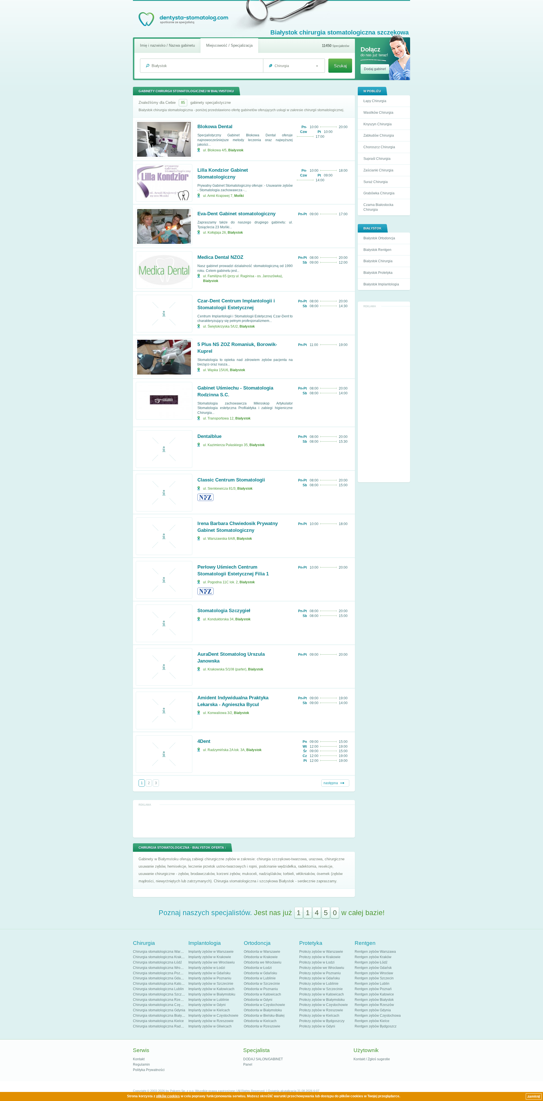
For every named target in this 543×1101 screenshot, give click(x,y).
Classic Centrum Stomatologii (231, 480)
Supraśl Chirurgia (377, 159)
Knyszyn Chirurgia (377, 124)
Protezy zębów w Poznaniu (320, 973)
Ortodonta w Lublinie (260, 978)
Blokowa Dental (214, 126)
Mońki (239, 196)
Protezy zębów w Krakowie (320, 957)
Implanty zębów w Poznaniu (209, 978)
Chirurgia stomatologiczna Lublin (158, 989)
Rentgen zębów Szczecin (374, 978)
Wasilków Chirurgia (378, 113)
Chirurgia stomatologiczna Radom (159, 1026)
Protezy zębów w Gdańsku (319, 978)
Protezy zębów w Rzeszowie (321, 1010)
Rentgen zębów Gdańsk (373, 968)
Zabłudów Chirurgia (378, 135)
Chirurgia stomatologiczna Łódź (157, 962)
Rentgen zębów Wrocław (374, 973)
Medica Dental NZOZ (220, 257)
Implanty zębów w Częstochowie (213, 1016)
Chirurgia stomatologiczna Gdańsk (159, 978)
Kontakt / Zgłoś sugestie (372, 1059)
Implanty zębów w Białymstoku (211, 994)
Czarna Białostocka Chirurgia (378, 207)
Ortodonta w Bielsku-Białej (264, 1016)
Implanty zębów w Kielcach (209, 1010)
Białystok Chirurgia (378, 261)
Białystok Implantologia (381, 284)
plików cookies (168, 1096)
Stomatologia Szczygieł (223, 610)
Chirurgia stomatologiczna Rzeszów (160, 1000)
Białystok (236, 150)
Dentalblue (209, 436)
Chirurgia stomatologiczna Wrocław (160, 968)
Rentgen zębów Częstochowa (378, 1016)
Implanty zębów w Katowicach (211, 989)
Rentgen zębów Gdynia (373, 1010)
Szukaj (340, 65)
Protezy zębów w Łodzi (317, 962)
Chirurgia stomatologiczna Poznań (159, 973)
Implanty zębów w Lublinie (208, 1000)
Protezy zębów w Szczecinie (321, 989)
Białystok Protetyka (378, 273)
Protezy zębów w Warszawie (321, 952)
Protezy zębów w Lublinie (319, 984)
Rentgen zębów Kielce (372, 1021)
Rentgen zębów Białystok (374, 1000)
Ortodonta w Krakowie (261, 957)
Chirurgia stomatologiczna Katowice (160, 984)
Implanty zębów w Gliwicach (210, 1026)
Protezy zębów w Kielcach (319, 1016)
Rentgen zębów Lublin (372, 984)
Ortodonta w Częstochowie (264, 1005)
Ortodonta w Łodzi (258, 968)
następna (331, 783)
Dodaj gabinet (375, 69)
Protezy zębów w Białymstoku (322, 1000)
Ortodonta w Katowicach (262, 994)
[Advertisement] (384, 394)
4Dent (203, 741)
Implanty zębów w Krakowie (209, 957)
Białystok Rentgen (377, 250)
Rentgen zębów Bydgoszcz (376, 1026)
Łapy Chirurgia (374, 101)
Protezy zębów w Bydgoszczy (321, 1021)
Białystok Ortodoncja (379, 238)
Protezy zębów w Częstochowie (323, 1005)
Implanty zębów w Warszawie (211, 952)
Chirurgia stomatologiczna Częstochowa (164, 1005)
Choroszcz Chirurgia (379, 147)
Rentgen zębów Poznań (373, 989)
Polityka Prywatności (149, 1070)
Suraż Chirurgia (375, 182)
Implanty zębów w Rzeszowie (211, 1021)
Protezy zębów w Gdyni (317, 1026)
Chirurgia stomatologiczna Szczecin (160, 994)
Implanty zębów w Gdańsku (209, 973)
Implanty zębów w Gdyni (207, 1005)
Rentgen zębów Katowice (374, 994)
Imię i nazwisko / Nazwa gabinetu (167, 45)
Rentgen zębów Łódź (371, 962)
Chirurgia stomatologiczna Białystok (160, 1016)
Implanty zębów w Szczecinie (210, 984)
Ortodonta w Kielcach (260, 1021)
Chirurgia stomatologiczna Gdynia (159, 1010)
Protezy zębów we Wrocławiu (321, 968)
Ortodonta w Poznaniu (261, 989)
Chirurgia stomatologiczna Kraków (159, 957)
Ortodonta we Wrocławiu (262, 962)
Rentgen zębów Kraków (373, 957)
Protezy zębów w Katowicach (321, 994)
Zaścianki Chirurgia (378, 170)
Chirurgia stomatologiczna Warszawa (161, 952)
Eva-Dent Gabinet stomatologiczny (236, 213)
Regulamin (141, 1064)
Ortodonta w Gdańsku (260, 973)
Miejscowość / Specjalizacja (229, 45)
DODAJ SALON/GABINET (263, 1059)
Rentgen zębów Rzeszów (374, 1005)
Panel (247, 1064)
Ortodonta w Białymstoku (263, 1010)
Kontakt (139, 1059)
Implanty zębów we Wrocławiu (211, 962)
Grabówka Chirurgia (379, 193)
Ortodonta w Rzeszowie (262, 1026)
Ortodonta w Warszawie (262, 952)
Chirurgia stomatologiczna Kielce (158, 1021)
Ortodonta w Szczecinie (262, 984)
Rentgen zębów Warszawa (375, 952)
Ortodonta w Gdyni (258, 1000)
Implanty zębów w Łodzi (206, 968)
